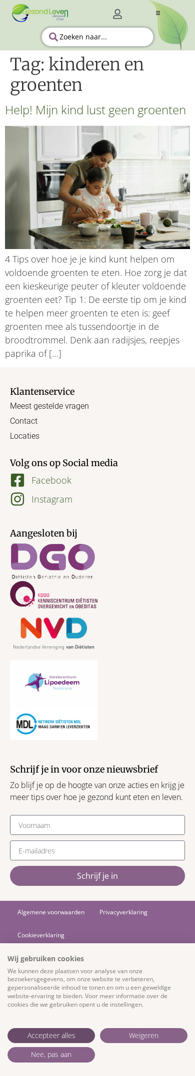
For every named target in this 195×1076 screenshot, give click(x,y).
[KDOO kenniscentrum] (54, 594)
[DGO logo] (54, 562)
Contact (24, 421)
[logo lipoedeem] (54, 684)
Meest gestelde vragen (49, 406)
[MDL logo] (54, 724)
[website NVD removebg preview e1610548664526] (54, 634)
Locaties (25, 436)
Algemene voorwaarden (51, 912)
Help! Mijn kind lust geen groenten (95, 109)
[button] (158, 13)
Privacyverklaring (124, 912)
